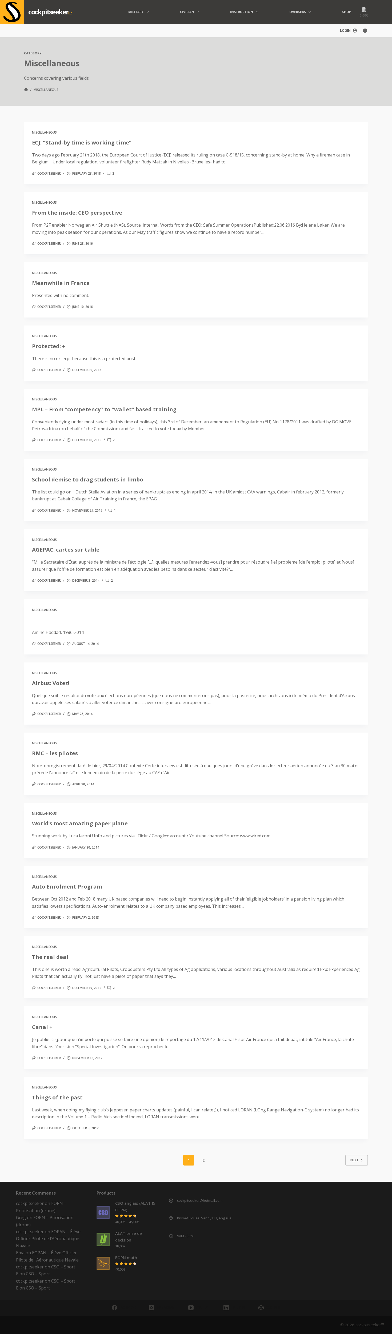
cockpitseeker (48, 11)
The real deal (50, 957)
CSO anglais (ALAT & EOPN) (135, 1206)
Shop (346, 12)
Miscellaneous (44, 132)
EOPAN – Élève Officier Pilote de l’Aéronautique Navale (48, 1239)
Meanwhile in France (61, 283)
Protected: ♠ (48, 346)
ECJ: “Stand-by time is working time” (81, 142)
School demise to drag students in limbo (87, 479)
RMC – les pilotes (55, 753)
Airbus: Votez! (50, 683)
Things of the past (57, 1097)
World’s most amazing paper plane (80, 823)
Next (354, 1160)
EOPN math (126, 1257)
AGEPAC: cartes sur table (65, 549)
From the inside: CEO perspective (77, 212)
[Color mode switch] (365, 31)
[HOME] (26, 90)
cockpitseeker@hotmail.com (199, 1200)
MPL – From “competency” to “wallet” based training (104, 409)
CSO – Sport (63, 1267)
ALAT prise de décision (128, 1237)
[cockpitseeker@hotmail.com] (171, 1201)
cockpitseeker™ (369, 1324)
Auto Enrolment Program (67, 886)
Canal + (42, 1027)
